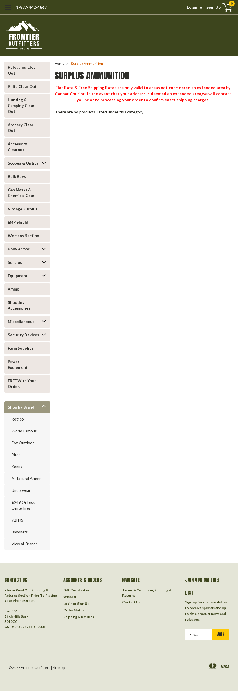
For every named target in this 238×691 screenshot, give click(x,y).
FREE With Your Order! (22, 383)
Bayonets (20, 532)
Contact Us (131, 602)
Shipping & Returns (78, 617)
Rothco (18, 419)
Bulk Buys (17, 176)
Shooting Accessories (19, 305)
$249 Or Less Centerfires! (23, 505)
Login (192, 7)
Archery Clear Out (20, 127)
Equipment (18, 275)
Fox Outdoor (23, 443)
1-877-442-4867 (31, 7)
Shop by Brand (21, 407)
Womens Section (23, 235)
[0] (225, 7)
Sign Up (213, 7)
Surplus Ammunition (87, 64)
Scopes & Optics (23, 163)
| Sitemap (58, 667)
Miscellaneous (21, 321)
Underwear (21, 490)
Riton (16, 454)
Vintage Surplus (22, 209)
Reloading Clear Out (22, 70)
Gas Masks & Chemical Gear (21, 192)
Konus (17, 466)
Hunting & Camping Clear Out (21, 106)
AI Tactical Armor (26, 478)
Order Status (73, 610)
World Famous (24, 431)
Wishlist (70, 597)
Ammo (13, 289)
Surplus (15, 262)
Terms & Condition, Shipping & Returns (147, 593)
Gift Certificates (76, 590)
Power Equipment (18, 364)
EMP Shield (18, 222)
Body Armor (19, 249)
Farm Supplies (21, 348)
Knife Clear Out (22, 86)
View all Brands (24, 544)
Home (59, 64)
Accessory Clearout (17, 147)
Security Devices (23, 335)
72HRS (17, 520)
